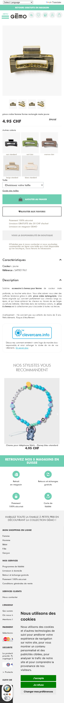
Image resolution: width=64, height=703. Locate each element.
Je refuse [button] (38, 684)
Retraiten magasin (16, 483)
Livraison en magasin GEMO (23, 226)
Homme (6, 540)
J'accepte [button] (38, 678)
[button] (32, 260)
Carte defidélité (48, 505)
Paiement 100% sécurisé (21, 220)
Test (21, 190)
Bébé (4, 544)
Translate (56, 2)
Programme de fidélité (13, 566)
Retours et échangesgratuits (48, 483)
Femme (6, 536)
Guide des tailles (10, 190)
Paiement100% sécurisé (16, 505)
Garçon (6, 553)
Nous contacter (10, 597)
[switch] (7, 698)
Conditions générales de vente (17, 583)
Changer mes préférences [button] (38, 691)
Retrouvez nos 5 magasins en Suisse (32, 461)
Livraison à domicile (12, 570)
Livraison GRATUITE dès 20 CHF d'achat (28, 223)
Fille (4, 548)
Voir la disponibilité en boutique (32, 235)
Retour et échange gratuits (15, 575)
